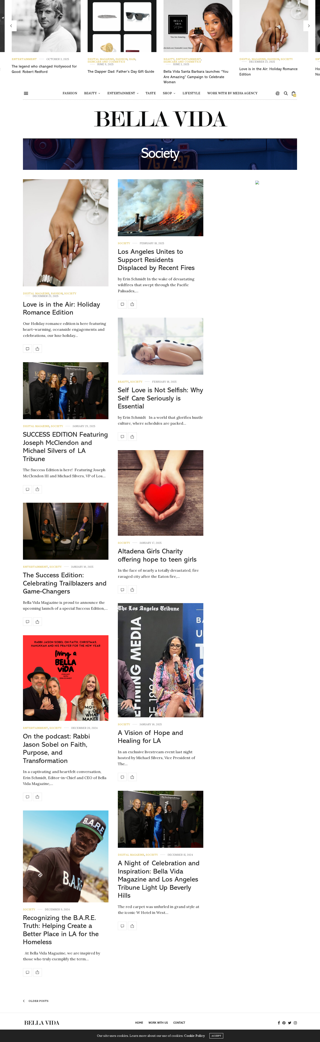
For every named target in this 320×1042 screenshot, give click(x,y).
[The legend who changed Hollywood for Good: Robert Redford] (46, 26)
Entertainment (24, 59)
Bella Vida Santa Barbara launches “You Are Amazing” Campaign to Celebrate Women (196, 77)
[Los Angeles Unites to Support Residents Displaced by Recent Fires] (160, 207)
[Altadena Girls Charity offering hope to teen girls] (160, 493)
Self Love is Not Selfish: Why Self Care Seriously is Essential (160, 398)
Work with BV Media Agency (232, 93)
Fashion (121, 59)
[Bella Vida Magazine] (160, 119)
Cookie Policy (194, 1036)
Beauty (169, 59)
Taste (151, 93)
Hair (132, 59)
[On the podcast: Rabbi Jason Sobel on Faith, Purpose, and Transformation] (65, 678)
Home (139, 1023)
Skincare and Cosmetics (106, 62)
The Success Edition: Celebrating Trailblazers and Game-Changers (65, 583)
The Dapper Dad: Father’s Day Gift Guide (121, 72)
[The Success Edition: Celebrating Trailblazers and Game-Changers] (65, 531)
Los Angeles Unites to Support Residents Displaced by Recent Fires (156, 260)
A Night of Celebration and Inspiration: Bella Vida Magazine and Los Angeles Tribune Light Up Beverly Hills (159, 880)
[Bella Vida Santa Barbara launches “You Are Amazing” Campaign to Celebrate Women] (198, 26)
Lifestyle (191, 93)
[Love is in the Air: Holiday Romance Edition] (273, 26)
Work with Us (158, 1023)
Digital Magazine (101, 59)
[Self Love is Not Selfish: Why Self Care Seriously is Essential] (160, 346)
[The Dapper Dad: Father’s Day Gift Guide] (122, 26)
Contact (179, 1023)
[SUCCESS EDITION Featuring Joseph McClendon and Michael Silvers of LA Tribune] (65, 390)
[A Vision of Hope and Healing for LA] (160, 660)
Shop (167, 93)
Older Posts (38, 1001)
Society (287, 59)
